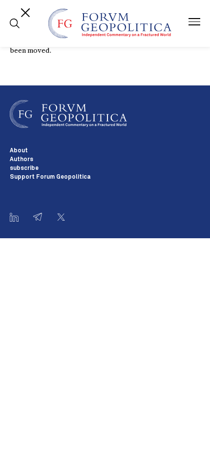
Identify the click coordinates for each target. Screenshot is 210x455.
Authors (21, 160)
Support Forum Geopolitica (50, 177)
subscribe (24, 168)
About (19, 151)
